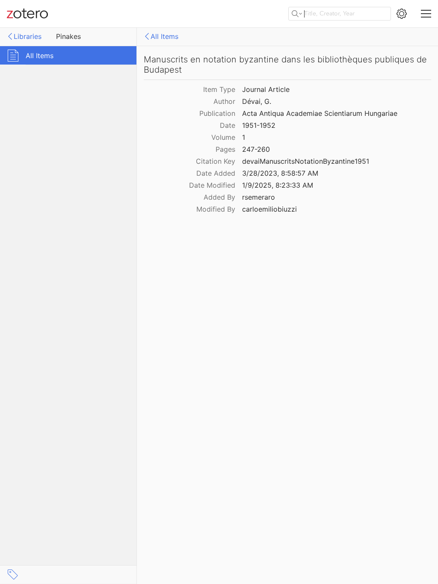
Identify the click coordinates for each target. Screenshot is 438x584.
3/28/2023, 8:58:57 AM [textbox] (280, 173)
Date (227, 125)
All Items (164, 36)
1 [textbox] (243, 137)
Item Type (219, 89)
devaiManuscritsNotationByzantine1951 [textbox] (305, 161)
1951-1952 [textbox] (258, 125)
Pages (225, 149)
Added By (219, 197)
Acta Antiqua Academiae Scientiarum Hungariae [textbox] (319, 113)
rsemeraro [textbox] (258, 197)
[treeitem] (68, 55)
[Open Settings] (402, 14)
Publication (217, 113)
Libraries (27, 36)
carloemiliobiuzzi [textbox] (269, 209)
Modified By (215, 209)
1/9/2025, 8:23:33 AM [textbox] (277, 185)
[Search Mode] (296, 13)
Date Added (215, 173)
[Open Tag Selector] (13, 575)
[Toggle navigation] (426, 14)
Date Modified (212, 185)
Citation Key (215, 161)
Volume (223, 137)
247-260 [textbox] (256, 149)
